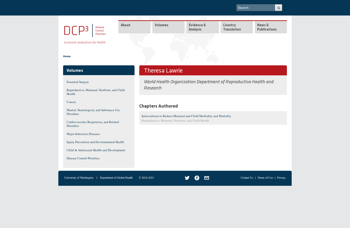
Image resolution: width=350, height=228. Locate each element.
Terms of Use (265, 177)
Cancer (71, 102)
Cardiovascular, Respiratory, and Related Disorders (93, 124)
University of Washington (78, 177)
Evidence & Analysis (197, 27)
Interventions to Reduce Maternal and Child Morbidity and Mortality (186, 116)
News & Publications (267, 27)
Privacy (281, 177)
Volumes (161, 25)
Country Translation (232, 27)
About (125, 25)
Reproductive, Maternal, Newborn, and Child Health (96, 92)
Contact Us (247, 177)
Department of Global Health (116, 177)
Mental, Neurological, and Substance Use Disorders (93, 112)
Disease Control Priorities (83, 158)
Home (67, 56)
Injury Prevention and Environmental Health (95, 142)
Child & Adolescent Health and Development (96, 150)
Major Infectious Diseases (83, 134)
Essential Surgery (78, 82)
